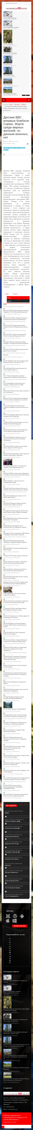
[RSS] (9, 938)
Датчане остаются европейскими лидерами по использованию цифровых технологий (15, 399)
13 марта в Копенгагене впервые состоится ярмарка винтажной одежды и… (15, 423)
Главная (7, 3)
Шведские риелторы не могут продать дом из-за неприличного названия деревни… (15, 582)
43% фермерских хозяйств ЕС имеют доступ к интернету (16, 1068)
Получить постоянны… (12, 859)
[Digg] (10, 956)
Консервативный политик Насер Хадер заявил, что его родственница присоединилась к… (14, 748)
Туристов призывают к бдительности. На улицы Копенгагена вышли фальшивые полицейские (14, 438)
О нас (13, 3)
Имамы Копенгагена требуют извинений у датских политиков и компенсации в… (15, 562)
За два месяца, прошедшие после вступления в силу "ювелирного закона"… (15, 526)
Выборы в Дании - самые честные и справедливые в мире (13, 481)
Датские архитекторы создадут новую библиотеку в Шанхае (14, 730)
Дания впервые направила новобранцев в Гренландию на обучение (15, 1020)
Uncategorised (19, 306)
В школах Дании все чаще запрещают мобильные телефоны (14, 633)
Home (11, 104)
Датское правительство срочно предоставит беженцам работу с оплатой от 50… (15, 361)
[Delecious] (10, 962)
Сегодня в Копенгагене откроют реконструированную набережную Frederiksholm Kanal (13, 786)
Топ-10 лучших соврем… (13, 888)
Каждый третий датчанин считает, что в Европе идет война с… (14, 496)
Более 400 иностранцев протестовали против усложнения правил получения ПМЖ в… (16, 778)
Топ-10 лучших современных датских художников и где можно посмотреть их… (15, 376)
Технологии (18, 798)
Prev (25, 95)
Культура (17, 104)
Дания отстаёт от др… (12, 844)
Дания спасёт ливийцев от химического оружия (14, 682)
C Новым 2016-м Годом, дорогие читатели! (15, 555)
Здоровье (18, 338)
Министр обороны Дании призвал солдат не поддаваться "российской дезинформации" (16, 311)
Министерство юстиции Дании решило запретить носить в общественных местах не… (15, 327)
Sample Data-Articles (20, 321)
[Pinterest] (10, 950)
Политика (6, 147)
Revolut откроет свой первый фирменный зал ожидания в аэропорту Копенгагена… (16, 1045)
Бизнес (14, 65)
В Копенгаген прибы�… (13, 828)
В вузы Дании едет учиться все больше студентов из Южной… (14, 594)
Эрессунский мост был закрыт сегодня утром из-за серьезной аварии (16, 756)
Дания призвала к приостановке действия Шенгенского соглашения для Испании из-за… (15, 1056)
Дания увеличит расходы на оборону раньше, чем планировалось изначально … (16, 1079)
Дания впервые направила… (10, 53)
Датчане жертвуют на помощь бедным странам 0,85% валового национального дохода (14, 625)
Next (29, 95)
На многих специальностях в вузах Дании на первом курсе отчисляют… (16, 616)
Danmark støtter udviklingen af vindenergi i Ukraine (15, 981)
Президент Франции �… (13, 852)
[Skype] (10, 958)
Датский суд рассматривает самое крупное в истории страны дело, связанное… (16, 454)
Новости (14, 19)
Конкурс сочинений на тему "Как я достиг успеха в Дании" (15, 666)
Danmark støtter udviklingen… (10, 18)
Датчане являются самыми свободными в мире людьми (15, 548)
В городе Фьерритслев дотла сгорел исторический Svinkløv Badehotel (13, 697)
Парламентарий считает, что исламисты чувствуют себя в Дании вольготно (14, 466)
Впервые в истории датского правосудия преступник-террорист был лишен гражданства (15, 648)
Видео (10, 3)
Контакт (15, 3)
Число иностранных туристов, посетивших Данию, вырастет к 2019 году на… (15, 447)
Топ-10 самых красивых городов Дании (14, 709)
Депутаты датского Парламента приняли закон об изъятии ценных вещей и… (14, 569)
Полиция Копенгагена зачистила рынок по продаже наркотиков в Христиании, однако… (16, 489)
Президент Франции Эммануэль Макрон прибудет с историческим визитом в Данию (15, 342)
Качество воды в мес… (12, 881)
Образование (19, 774)
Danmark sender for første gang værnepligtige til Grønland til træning (16, 1009)
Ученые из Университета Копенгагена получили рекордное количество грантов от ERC (15, 407)
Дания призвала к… (8, 84)
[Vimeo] (10, 960)
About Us (5, 355)
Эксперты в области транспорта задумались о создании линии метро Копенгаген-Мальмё (16, 474)
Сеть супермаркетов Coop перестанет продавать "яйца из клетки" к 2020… (14, 384)
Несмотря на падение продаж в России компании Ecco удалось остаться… (14, 504)
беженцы (12, 147)
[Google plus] (10, 944)
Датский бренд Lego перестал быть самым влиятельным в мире (15, 577)
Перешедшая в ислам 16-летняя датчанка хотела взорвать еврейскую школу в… (15, 430)
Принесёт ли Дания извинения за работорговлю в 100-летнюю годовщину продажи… (14, 739)
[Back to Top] (3, 1127)
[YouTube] (10, 946)
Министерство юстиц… (12, 836)
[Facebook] (9, 940)
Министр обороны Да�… (13, 821)
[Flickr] (10, 952)
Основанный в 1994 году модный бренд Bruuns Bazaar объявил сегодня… (14, 609)
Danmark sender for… (8, 44)
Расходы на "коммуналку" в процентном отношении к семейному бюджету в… (14, 723)
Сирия (16, 147)
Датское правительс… (12, 872)
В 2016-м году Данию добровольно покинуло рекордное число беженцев (16, 415)
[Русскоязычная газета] (16, 7)
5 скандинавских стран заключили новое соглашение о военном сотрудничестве (15, 715)
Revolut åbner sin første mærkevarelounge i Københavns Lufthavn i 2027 (15, 1032)
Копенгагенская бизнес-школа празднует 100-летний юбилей (16, 771)
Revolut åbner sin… (8, 64)
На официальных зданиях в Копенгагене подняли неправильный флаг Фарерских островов (15, 674)
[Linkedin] (10, 948)
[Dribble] (10, 954)
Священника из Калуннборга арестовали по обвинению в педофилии (15, 690)
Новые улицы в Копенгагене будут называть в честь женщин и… (16, 391)
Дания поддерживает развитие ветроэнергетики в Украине (12, 992)
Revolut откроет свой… (9, 75)
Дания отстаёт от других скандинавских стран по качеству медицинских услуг (14, 335)
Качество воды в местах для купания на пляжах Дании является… (14, 369)
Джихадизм (22, 147)
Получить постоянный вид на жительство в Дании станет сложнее (15, 350)
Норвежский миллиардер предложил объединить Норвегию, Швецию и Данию (15, 541)
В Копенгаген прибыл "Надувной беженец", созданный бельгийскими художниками (15, 318)
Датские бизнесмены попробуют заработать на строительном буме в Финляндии (15, 601)
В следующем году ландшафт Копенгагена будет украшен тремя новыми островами (15, 511)
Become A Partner (19, 926)
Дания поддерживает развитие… (11, 27)
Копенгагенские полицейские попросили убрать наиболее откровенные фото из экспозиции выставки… (14, 657)
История (17, 700)
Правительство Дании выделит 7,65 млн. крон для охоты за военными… (16, 763)
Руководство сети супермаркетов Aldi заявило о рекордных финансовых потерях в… (16, 534)
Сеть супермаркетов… (12, 896)
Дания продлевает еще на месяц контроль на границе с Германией (15, 519)
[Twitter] (10, 942)
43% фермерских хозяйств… (10, 93)
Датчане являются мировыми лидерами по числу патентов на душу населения (15, 795)
